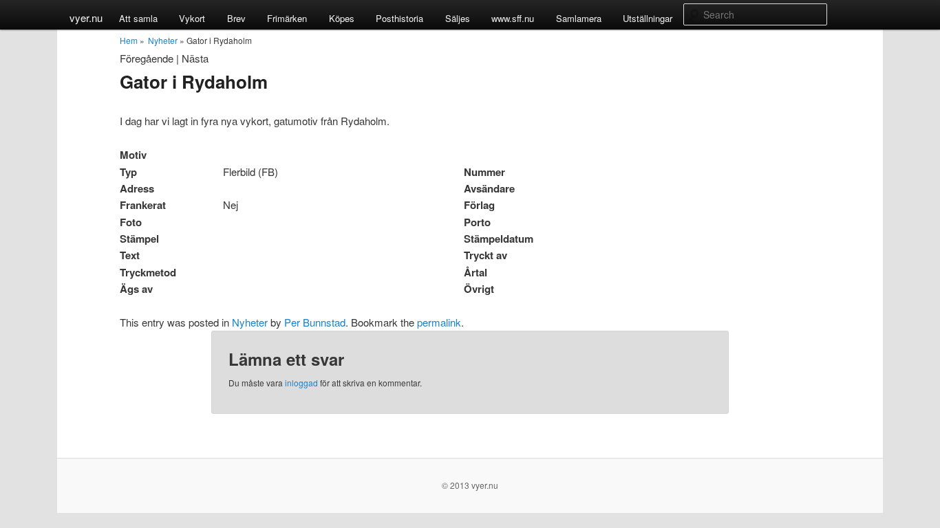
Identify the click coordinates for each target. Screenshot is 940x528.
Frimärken (287, 18)
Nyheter (163, 40)
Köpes (341, 18)
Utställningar (647, 18)
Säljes (457, 18)
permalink (439, 322)
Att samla (138, 18)
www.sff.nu (512, 18)
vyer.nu (86, 17)
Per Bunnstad (314, 322)
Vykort (192, 18)
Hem (129, 40)
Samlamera (578, 18)
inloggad (301, 382)
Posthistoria (399, 18)
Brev (236, 18)
